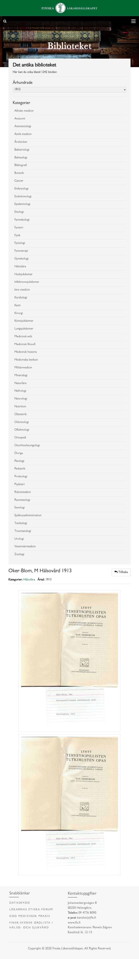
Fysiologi (19, 243)
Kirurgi (18, 313)
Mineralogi (20, 375)
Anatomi (19, 118)
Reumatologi (22, 500)
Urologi (19, 539)
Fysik (17, 235)
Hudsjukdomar (23, 274)
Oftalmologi (21, 430)
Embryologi (21, 188)
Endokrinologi (23, 196)
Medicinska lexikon (26, 360)
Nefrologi (20, 391)
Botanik (19, 173)
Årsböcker (20, 142)
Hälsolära (20, 266)
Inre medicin (22, 290)
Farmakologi (21, 220)
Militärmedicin (23, 367)
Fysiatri (18, 227)
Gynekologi (21, 258)
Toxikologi (20, 523)
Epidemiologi (22, 204)
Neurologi (20, 398)
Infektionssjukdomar (26, 282)
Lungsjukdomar (23, 328)
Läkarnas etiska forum (31, 909)
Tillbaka (122, 572)
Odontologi (21, 422)
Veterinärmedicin (25, 546)
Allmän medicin (24, 111)
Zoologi (19, 554)
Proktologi (20, 476)
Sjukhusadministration (27, 515)
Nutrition (20, 406)
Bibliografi (20, 165)
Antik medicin (23, 134)
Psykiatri (19, 484)
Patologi (19, 461)
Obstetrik (20, 414)
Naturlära (20, 383)
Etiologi (19, 212)
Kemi (17, 305)
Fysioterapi (21, 251)
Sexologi (19, 507)
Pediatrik (19, 468)
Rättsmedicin (22, 492)
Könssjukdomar (23, 321)
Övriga (18, 453)
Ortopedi (20, 437)
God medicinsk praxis (29, 916)
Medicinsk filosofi (24, 344)
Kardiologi (20, 297)
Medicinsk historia (25, 352)
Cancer (18, 181)
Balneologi (20, 157)
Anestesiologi (22, 126)
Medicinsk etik (23, 336)
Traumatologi (22, 531)
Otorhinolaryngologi (27, 445)
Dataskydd (19, 903)
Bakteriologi (21, 150)
